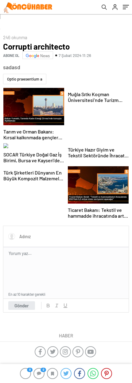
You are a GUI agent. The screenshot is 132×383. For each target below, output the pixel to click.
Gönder (21, 305)
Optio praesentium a (24, 79)
